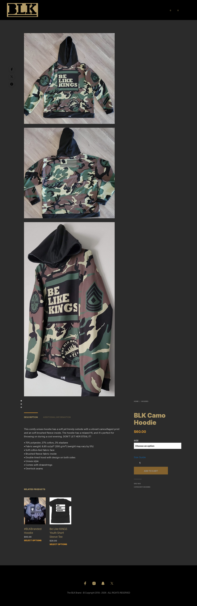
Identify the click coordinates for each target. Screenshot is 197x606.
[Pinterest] (12, 84)
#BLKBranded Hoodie (33, 530)
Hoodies (144, 401)
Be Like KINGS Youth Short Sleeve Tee (58, 532)
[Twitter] (12, 76)
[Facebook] (12, 69)
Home (136, 401)
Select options (33, 540)
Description (31, 417)
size (136, 440)
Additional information (57, 417)
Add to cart (151, 471)
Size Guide (140, 457)
